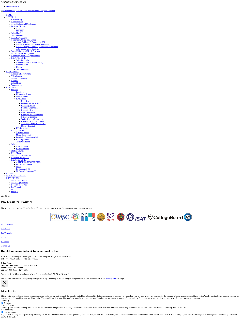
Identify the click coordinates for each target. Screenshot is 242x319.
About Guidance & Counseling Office (31, 42)
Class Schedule (22, 146)
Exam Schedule (22, 148)
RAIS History (16, 19)
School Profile (16, 33)
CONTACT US (12, 178)
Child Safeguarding (19, 37)
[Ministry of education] (100, 220)
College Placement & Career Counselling (32, 44)
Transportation (17, 85)
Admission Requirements (21, 74)
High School (21, 99)
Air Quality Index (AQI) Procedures (25, 56)
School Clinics (22, 65)
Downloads (5, 229)
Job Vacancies (16, 187)
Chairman (20, 28)
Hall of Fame (16, 153)
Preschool (20, 92)
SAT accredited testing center (22, 53)
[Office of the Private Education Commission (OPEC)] (121, 220)
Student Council (17, 151)
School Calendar (22, 60)
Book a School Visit (19, 185)
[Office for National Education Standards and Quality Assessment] (110, 220)
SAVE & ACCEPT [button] (9, 317)
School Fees (16, 83)
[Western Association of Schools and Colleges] (60, 220)
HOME (9, 15)
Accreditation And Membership (23, 24)
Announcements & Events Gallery (29, 62)
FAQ (13, 189)
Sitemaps (14, 192)
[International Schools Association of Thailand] (136, 220)
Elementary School (23, 94)
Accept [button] (121, 278)
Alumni (4, 237)
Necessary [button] (5, 300)
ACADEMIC (11, 87)
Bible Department (28, 105)
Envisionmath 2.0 (23, 169)
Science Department (29, 117)
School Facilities (22, 69)
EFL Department (22, 128)
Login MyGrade (12, 6)
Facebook (5, 241)
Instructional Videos (24, 164)
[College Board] (165, 220)
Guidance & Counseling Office (23, 40)
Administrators (17, 22)
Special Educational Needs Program (25, 51)
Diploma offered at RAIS (31, 103)
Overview (25, 101)
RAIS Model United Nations (32, 121)
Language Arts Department (32, 115)
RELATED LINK (18, 58)
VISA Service (16, 76)
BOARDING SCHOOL (16, 176)
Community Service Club (21, 155)
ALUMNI (10, 173)
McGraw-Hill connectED (26, 171)
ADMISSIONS (12, 71)
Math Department (28, 112)
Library (19, 67)
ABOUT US (11, 17)
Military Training (28, 126)
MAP (18, 167)
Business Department (29, 108)
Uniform (14, 81)
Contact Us (5, 246)
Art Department (22, 133)
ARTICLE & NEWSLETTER (28, 162)
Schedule (14, 144)
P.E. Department (22, 139)
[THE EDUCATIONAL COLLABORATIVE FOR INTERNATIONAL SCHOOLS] (88, 220)
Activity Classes (17, 130)
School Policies (17, 35)
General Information (19, 78)
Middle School (22, 96)
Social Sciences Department (32, 119)
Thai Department (23, 142)
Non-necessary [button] (7, 310)
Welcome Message (18, 26)
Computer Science (28, 110)
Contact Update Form (19, 182)
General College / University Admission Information (37, 47)
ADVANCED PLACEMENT (33, 124)
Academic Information (20, 158)
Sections (14, 90)
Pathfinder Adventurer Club (27, 137)
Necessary (8, 303)
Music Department (23, 135)
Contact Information (19, 180)
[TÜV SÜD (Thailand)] (188, 220)
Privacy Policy (112, 278)
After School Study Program (27, 49)
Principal (19, 31)
